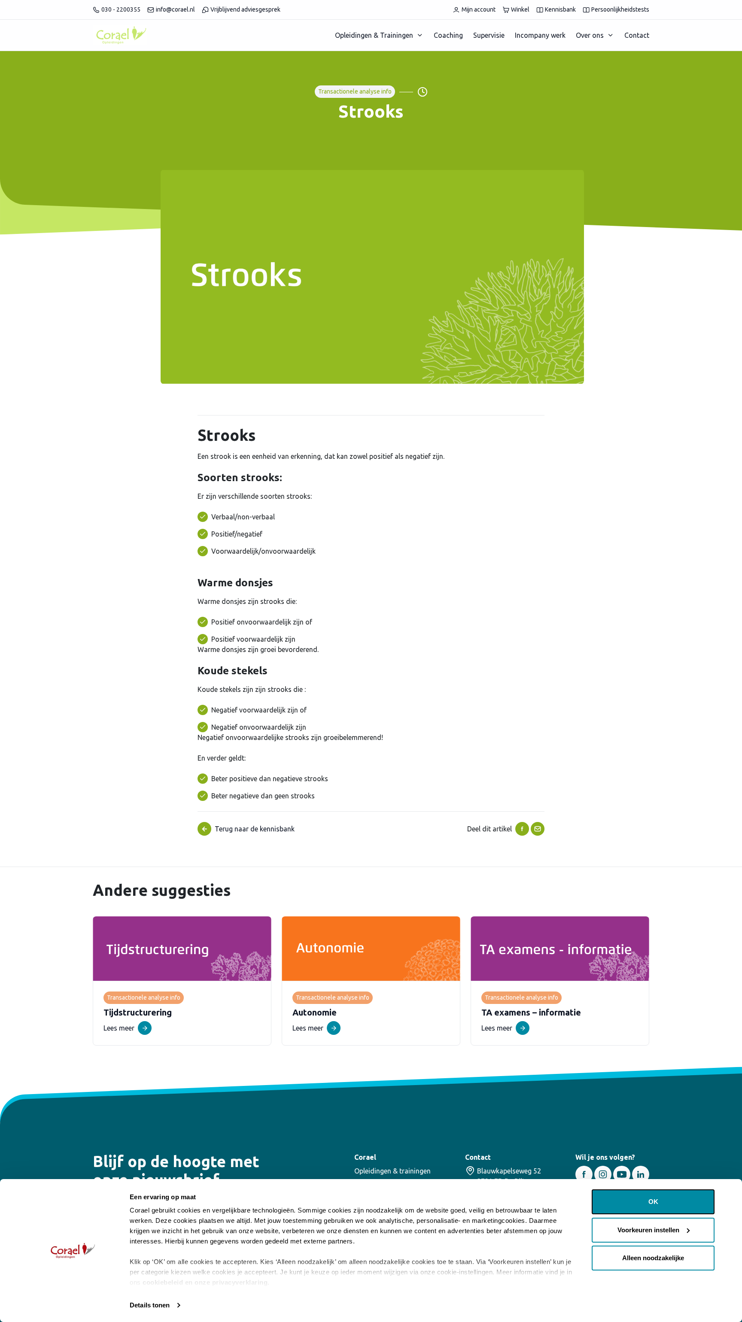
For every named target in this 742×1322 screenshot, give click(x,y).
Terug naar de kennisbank (255, 829)
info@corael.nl (175, 9)
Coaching (448, 35)
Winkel (520, 9)
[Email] (537, 829)
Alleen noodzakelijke (653, 1257)
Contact (636, 35)
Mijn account (479, 9)
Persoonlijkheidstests (620, 9)
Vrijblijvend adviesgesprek (245, 9)
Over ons (590, 35)
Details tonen (150, 1305)
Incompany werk (540, 35)
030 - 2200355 (120, 9)
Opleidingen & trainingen (392, 1171)
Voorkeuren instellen (648, 1230)
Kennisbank (560, 9)
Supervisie (489, 35)
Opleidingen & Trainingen (374, 35)
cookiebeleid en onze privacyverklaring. (206, 1282)
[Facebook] (522, 829)
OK (653, 1201)
